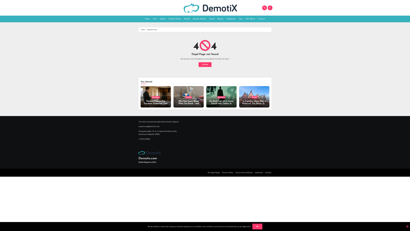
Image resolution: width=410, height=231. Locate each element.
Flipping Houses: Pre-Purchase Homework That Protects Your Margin (156, 103)
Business (155, 97)
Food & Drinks (175, 19)
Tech (155, 19)
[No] (407, 226)
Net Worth (250, 19)
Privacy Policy (227, 173)
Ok (257, 226)
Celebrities (231, 19)
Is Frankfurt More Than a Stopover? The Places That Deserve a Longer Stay (254, 103)
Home (147, 19)
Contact (261, 19)
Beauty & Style (199, 19)
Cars (241, 19)
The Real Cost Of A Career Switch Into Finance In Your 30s (221, 103)
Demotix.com (147, 158)
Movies (220, 19)
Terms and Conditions (244, 173)
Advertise (259, 173)
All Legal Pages (214, 173)
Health (187, 19)
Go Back (205, 64)
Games (163, 19)
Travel (211, 19)
